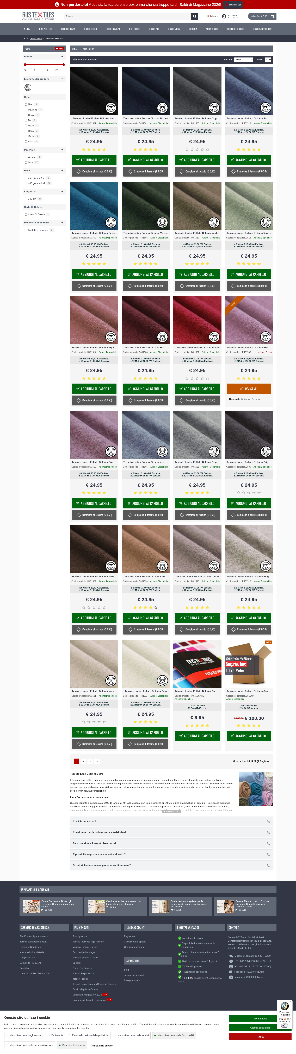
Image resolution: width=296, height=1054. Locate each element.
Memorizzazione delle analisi (133, 1035)
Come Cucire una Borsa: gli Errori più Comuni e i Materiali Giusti (57, 904)
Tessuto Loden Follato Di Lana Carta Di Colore (197, 691)
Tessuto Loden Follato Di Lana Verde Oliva (197, 233)
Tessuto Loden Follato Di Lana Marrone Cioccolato (94, 576)
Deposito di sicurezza (73, 1045)
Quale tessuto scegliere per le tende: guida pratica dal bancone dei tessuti (188, 904)
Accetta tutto (260, 1018)
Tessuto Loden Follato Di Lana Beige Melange (249, 576)
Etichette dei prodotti (36, 78)
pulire (61, 48)
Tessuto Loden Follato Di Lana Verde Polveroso (249, 233)
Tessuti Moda (36, 38)
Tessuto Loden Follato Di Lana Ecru (146, 691)
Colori (27, 97)
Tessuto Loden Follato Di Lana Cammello (145, 576)
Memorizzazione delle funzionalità (176, 1035)
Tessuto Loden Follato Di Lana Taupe (197, 576)
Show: (259, 59)
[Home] (25, 38)
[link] (27, 29)
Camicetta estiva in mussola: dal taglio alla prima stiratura (123, 902)
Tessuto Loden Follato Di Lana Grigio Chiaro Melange (197, 462)
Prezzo (28, 56)
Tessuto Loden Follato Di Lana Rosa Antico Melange (94, 462)
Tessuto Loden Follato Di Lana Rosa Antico (249, 347)
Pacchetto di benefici (36, 222)
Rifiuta (260, 1036)
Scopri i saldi (235, 5)
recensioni (214, 978)
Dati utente (57, 1035)
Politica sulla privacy (102, 1045)
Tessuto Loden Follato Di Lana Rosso (197, 347)
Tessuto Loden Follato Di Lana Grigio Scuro (197, 118)
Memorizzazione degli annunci (26, 1035)
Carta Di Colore (33, 207)
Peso (27, 170)
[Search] (194, 16)
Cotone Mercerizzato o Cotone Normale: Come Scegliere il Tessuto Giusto (252, 904)
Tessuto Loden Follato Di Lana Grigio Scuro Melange (249, 462)
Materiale (29, 149)
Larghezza (30, 191)
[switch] (284, 1026)
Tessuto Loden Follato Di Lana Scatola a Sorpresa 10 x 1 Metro (249, 691)
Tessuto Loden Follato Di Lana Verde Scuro (145, 233)
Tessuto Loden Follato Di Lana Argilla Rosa (94, 347)
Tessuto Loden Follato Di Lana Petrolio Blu (94, 233)
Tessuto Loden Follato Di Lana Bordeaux (145, 347)
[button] (171, 811)
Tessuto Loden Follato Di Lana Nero (94, 118)
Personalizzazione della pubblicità (90, 1035)
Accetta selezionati (260, 1027)
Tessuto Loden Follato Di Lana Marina (145, 118)
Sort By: (228, 59)
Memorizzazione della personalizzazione (31, 1045)
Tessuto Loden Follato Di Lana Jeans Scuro (249, 118)
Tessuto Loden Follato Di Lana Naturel (94, 691)
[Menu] (290, 1002)
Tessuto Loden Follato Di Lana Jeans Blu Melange (145, 462)
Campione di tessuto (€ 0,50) (97, 171)
